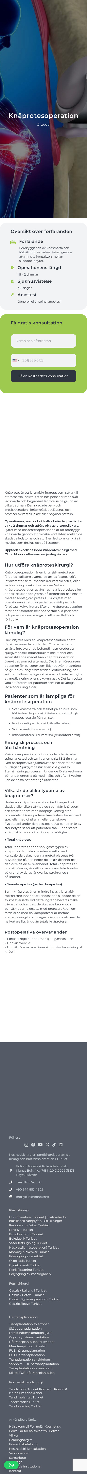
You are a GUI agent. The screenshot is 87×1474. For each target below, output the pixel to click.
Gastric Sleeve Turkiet (25, 1304)
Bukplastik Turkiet (23, 1238)
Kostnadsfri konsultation (27, 1449)
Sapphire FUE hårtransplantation (34, 1364)
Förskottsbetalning (23, 1444)
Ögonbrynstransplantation (29, 1337)
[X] (48, 1144)
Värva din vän (19, 1453)
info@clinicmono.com (32, 1196)
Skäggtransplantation (25, 1328)
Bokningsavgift (20, 1440)
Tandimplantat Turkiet (26, 1397)
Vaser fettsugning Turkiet (28, 1243)
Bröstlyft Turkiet (21, 1229)
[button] (11, 1465)
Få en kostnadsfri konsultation (43, 376)
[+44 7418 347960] (12, 1181)
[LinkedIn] (61, 1144)
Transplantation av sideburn (30, 1359)
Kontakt (15, 1471)
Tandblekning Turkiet (25, 1406)
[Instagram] (26, 1144)
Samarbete (17, 1457)
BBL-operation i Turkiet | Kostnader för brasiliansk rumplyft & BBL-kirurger (38, 1219)
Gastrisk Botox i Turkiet (26, 1295)
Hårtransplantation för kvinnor (32, 1341)
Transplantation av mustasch (31, 1368)
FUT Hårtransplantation (27, 1355)
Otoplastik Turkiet (22, 1261)
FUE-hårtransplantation (27, 1350)
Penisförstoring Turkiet (26, 1269)
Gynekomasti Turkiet (25, 1265)
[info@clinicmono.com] (12, 1196)
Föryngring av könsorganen (30, 1274)
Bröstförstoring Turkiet (26, 1234)
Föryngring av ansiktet (26, 1256)
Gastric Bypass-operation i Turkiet (34, 1299)
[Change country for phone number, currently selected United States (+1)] (15, 360)
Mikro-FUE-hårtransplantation (32, 1373)
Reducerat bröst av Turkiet (29, 1225)
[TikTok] (54, 1144)
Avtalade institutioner (25, 1466)
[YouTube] (40, 1144)
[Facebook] (33, 1144)
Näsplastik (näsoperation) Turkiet (34, 1247)
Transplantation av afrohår (29, 1324)
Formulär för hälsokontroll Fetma (34, 1431)
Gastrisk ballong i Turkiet (28, 1290)
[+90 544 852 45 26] (12, 1189)
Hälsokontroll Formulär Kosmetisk (34, 1426)
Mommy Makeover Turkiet (29, 1252)
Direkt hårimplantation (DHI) (31, 1333)
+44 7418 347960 (28, 1182)
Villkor (13, 1435)
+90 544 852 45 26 (30, 1189)
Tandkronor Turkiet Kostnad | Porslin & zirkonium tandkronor (38, 1391)
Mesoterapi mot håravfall (27, 1346)
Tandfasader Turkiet (24, 1402)
